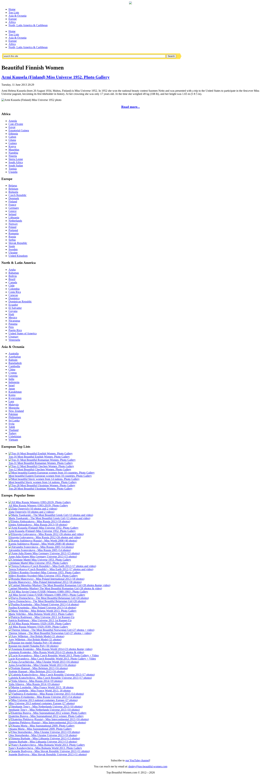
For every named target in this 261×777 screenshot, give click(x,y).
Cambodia (14, 366)
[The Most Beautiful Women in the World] (130, 3)
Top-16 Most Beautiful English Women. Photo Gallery (39, 456)
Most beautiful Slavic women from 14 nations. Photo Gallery (43, 482)
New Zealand (16, 410)
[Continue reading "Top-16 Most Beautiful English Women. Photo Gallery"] (41, 453)
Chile (12, 285)
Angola (13, 120)
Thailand (13, 430)
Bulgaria (13, 191)
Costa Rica (15, 291)
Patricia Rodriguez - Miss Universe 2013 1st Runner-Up (40, 620)
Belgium (13, 188)
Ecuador (13, 304)
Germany (14, 207)
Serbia (12, 239)
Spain (12, 246)
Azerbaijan (15, 356)
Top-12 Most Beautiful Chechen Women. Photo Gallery (40, 469)
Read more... (130, 107)
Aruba (12, 269)
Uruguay (13, 336)
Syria (11, 423)
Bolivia (13, 276)
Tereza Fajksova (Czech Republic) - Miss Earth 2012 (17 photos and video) (51, 569)
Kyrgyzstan (15, 398)
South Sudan (16, 165)
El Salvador (15, 307)
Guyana (13, 311)
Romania (14, 233)
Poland (12, 227)
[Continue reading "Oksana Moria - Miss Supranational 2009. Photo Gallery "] (42, 725)
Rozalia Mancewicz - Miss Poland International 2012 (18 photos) (45, 582)
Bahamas (14, 272)
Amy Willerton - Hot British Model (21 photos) (35, 639)
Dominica (14, 298)
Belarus (13, 185)
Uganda (13, 171)
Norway (13, 223)
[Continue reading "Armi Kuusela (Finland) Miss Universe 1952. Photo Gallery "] (43, 527)
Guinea (13, 143)
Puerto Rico (15, 330)
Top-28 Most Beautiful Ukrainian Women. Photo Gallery (40, 488)
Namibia (13, 152)
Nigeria (13, 155)
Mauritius (14, 149)
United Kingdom (18, 255)
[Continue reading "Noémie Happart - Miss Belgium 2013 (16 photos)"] (38, 668)
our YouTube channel (137, 760)
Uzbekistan (15, 436)
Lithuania (14, 217)
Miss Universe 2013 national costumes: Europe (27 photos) (42, 703)
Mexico (13, 317)
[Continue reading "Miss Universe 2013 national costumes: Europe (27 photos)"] (43, 700)
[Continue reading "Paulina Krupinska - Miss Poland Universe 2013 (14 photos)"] (44, 604)
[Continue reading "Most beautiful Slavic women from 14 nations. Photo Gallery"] (44, 479)
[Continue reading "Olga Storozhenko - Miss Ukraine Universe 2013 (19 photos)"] (44, 732)
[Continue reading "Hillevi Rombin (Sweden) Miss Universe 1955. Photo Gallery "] (45, 572)
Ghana (12, 139)
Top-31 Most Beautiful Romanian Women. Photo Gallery (41, 463)
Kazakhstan (15, 391)
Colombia (14, 288)
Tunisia (13, 168)
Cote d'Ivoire (16, 124)
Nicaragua (14, 320)
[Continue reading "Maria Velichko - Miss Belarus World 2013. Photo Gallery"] (43, 610)
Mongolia (14, 407)
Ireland (12, 214)
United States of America (23, 333)
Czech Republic (17, 195)
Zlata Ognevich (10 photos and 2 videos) (31, 511)
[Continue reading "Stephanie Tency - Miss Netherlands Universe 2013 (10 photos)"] (46, 706)
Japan (12, 388)
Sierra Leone (16, 159)
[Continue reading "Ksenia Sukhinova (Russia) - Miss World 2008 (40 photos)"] (43, 540)
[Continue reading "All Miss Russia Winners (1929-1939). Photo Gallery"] (40, 623)
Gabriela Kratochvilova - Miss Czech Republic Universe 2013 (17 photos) (50, 677)
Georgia (13, 375)
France (12, 204)
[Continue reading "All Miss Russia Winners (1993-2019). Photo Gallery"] (40, 502)
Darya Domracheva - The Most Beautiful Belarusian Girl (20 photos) (47, 601)
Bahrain (13, 359)
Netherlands (15, 220)
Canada (13, 282)
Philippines (15, 417)
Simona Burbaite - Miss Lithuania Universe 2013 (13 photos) (43, 741)
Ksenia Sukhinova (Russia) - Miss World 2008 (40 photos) (41, 543)
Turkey (13, 433)
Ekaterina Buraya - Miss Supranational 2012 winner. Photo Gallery (46, 716)
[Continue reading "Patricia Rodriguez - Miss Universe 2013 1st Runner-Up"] (41, 617)
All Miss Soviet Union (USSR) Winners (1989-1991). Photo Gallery (47, 594)
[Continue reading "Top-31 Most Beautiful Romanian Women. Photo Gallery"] (42, 459)
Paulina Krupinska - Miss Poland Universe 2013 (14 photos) (42, 607)
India (11, 379)
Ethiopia (13, 133)
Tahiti (12, 426)
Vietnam (13, 439)
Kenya (12, 146)
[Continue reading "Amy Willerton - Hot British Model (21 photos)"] (36, 636)
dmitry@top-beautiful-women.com (147, 766)
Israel (12, 385)
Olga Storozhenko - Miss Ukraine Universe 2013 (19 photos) (43, 735)
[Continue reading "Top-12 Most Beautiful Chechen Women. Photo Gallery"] (41, 466)
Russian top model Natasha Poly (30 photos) (33, 645)
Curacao (13, 295)
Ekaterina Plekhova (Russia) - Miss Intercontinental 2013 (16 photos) (47, 722)
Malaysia (14, 404)
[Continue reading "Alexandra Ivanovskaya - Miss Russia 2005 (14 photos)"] (41, 546)
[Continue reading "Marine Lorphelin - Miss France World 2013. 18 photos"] (41, 687)
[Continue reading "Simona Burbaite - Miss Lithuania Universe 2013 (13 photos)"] (44, 738)
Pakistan (13, 414)
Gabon (12, 136)
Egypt (12, 127)
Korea (12, 394)
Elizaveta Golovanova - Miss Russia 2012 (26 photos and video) (45, 537)
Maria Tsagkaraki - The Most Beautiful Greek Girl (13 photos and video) (49, 518)
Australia (14, 353)
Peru (11, 327)
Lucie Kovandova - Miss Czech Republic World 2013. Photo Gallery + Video (52, 658)
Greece (13, 211)
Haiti (11, 314)
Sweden (13, 249)
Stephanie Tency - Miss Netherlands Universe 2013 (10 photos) (44, 709)
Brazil (12, 279)
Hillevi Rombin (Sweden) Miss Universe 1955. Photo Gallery (43, 575)
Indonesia (14, 382)
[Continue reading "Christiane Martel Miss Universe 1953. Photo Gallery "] (40, 559)
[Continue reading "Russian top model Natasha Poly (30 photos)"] (35, 642)
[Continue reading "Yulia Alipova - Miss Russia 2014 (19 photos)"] (35, 680)
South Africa (16, 162)
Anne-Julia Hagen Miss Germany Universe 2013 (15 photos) (43, 556)
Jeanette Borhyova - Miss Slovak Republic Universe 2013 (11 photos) (48, 754)
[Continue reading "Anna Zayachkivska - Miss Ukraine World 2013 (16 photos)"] (44, 661)
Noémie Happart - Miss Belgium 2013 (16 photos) (37, 671)
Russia (12, 236)
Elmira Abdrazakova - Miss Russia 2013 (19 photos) (38, 524)
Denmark (14, 198)
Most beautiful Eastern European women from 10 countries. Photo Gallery (50, 475)
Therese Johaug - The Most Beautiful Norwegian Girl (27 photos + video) (50, 633)
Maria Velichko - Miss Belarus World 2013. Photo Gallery (41, 613)
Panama (13, 323)
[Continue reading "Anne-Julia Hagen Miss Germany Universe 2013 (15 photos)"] (44, 553)
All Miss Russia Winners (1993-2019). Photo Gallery (38, 505)
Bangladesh (15, 363)
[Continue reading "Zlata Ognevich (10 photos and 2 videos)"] (33, 508)
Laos (11, 401)
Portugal (13, 230)
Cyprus (13, 372)
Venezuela (14, 339)
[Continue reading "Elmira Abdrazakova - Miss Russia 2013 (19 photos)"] (39, 521)
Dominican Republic (20, 301)
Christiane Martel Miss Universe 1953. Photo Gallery (38, 562)
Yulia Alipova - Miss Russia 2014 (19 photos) (34, 684)
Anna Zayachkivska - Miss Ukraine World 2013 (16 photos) (42, 665)
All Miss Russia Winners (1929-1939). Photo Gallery (38, 626)
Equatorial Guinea (19, 130)
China (12, 369)
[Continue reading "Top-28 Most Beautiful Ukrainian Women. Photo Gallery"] (42, 485)
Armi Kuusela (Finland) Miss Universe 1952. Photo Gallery (55, 77)
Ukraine (13, 252)
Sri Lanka (14, 420)
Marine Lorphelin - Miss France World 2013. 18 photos (40, 690)
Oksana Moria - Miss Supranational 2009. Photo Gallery (40, 728)
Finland (13, 201)
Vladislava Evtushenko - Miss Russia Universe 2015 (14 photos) (45, 696)
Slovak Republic (18, 243)
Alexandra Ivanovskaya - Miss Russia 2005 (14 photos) (40, 550)
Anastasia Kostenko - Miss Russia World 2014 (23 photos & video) (46, 652)
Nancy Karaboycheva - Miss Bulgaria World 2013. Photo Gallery (45, 748)
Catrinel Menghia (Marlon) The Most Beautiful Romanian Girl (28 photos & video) (55, 588)
